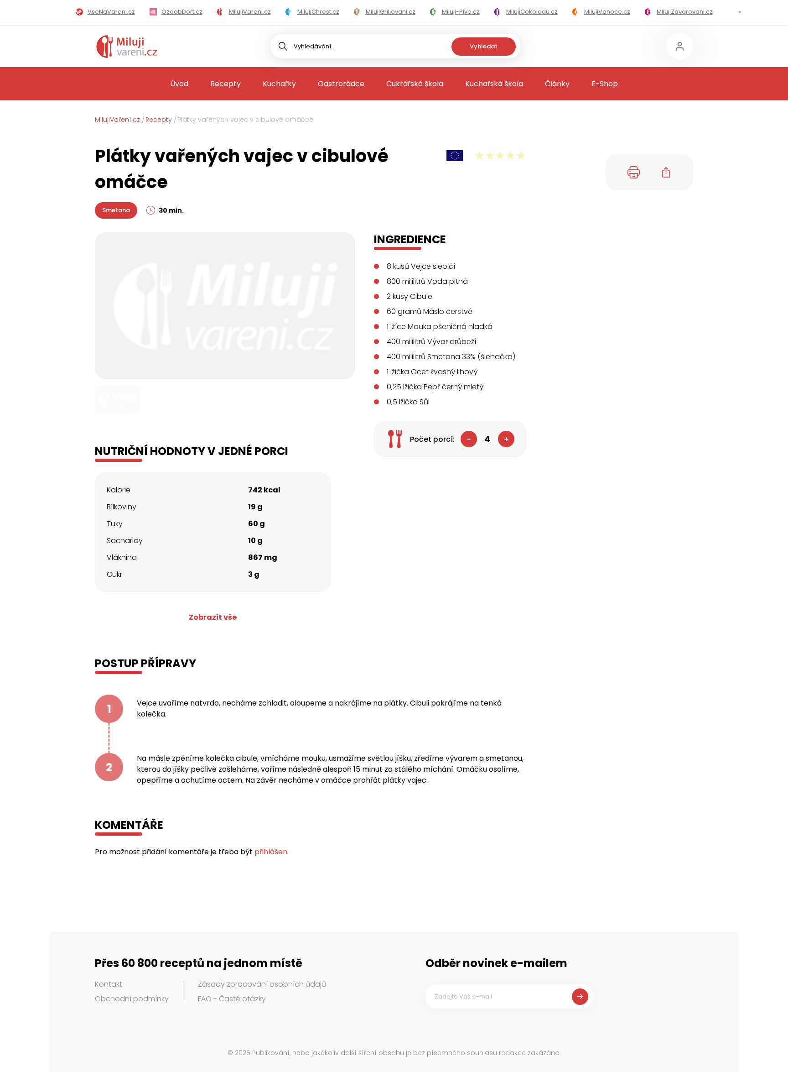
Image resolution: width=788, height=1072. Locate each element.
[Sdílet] (666, 172)
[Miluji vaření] (127, 46)
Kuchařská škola (494, 83)
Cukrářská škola (414, 83)
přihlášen (270, 852)
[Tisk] (634, 172)
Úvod (179, 83)
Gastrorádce (341, 83)
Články (557, 83)
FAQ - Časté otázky (232, 999)
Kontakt (108, 984)
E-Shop (604, 83)
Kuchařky (279, 83)
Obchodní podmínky (132, 999)
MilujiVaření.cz (117, 119)
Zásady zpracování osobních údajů (262, 984)
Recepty (225, 83)
